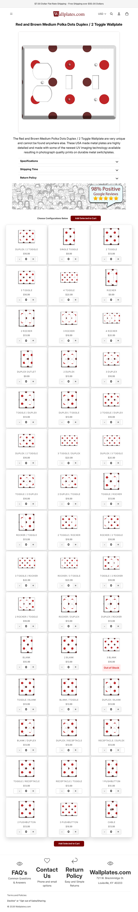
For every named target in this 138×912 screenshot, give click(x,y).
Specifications (29, 160)
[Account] (119, 14)
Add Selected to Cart (85, 218)
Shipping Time (29, 169)
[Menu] (11, 14)
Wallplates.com (23, 906)
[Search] (111, 14)
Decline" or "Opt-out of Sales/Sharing (26, 900)
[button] (26, 236)
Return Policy (28, 177)
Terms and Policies (16, 895)
